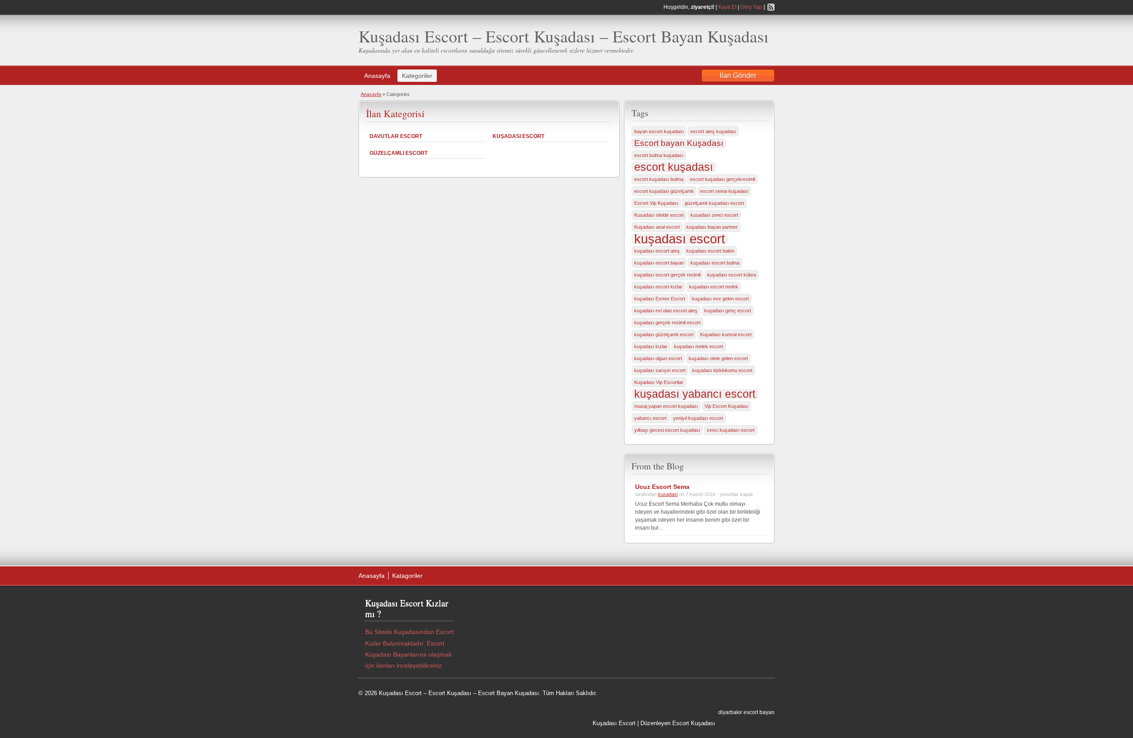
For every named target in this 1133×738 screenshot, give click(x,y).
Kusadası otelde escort (659, 215)
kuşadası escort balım (710, 251)
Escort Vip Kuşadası (656, 203)
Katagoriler (407, 575)
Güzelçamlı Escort (399, 153)
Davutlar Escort (396, 136)
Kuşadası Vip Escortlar (658, 382)
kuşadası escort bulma (715, 262)
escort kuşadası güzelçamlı (664, 191)
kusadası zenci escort (714, 215)
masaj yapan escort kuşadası (666, 406)
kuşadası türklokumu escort (722, 370)
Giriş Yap (751, 7)
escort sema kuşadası (724, 191)
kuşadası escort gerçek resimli (667, 274)
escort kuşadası (673, 167)
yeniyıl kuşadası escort (698, 418)
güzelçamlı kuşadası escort (714, 203)
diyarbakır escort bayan (746, 712)
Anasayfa (377, 75)
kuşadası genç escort (727, 310)
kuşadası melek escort (698, 346)
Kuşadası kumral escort (725, 334)
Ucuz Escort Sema (662, 486)
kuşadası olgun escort (658, 358)
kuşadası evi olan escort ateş (666, 310)
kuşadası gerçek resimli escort (667, 322)
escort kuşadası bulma (658, 179)
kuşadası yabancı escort (694, 394)
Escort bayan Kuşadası (678, 143)
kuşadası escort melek (713, 286)
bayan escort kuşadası (659, 131)
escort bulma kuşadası (658, 155)
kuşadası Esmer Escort (659, 298)
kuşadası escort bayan (659, 262)
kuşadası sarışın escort (660, 370)
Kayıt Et (727, 7)
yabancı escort (650, 418)
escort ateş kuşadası (713, 131)
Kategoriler (417, 75)
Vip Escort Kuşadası (726, 406)
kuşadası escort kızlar (658, 286)
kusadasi (668, 494)
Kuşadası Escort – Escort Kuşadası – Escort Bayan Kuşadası (563, 36)
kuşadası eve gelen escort (720, 298)
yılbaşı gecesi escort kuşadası (667, 430)
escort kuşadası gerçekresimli (722, 179)
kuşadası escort (679, 239)
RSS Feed (771, 7)
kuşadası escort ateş (657, 251)
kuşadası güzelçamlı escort (664, 334)
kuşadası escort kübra (731, 274)
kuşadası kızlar (650, 346)
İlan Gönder (738, 75)
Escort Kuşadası (693, 723)
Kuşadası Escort (518, 136)
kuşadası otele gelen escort (718, 358)
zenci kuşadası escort (731, 430)
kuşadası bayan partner (712, 227)
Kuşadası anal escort (657, 227)
